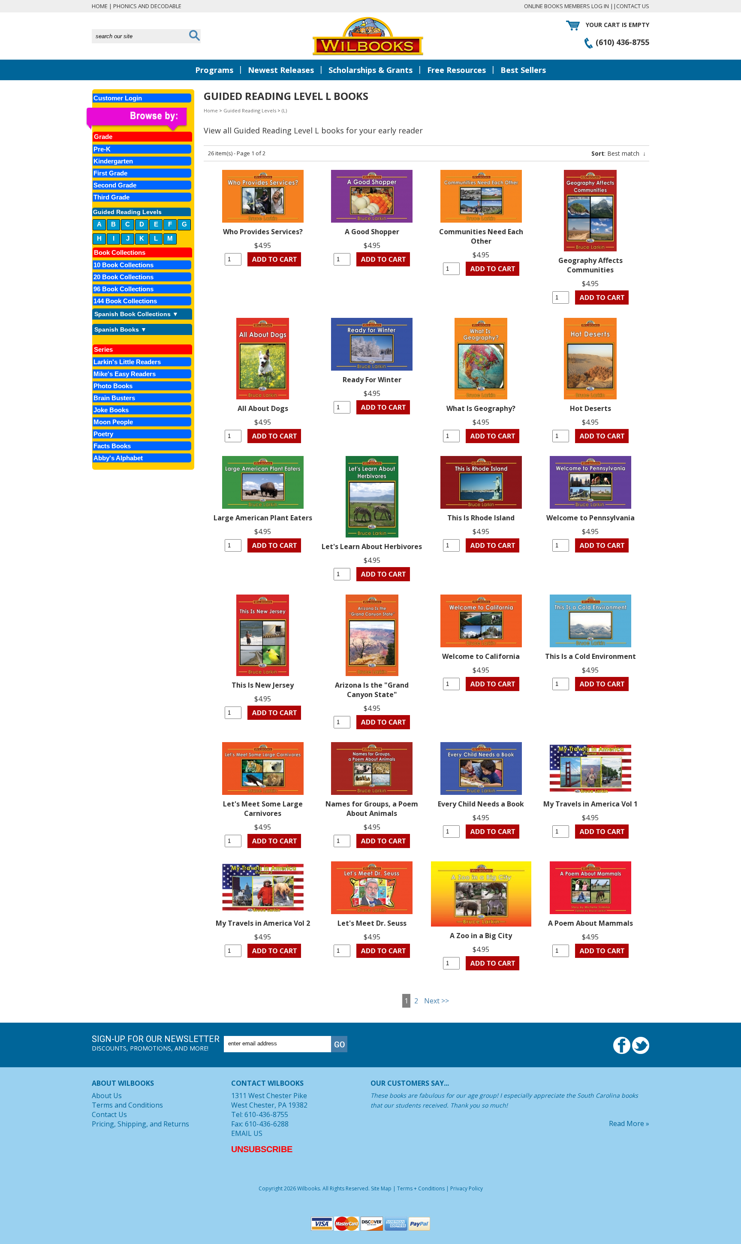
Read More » (629, 1123)
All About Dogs (263, 408)
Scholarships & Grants (370, 70)
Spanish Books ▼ (120, 329)
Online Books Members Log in (566, 6)
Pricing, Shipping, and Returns (140, 1124)
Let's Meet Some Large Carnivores (263, 808)
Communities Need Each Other (481, 236)
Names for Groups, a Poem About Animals (371, 808)
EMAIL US (246, 1133)
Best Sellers (523, 70)
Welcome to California (481, 656)
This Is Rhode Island (481, 517)
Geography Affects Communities (590, 265)
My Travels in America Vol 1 (590, 804)
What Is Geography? (480, 408)
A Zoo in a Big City (481, 935)
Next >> (436, 1000)
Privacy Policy (466, 1188)
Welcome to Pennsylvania (590, 517)
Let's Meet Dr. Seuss (372, 923)
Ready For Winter (372, 379)
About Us (107, 1095)
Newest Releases (281, 70)
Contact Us (632, 6)
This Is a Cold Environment (590, 656)
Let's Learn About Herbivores (372, 546)
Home (100, 6)
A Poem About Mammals (590, 923)
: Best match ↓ (618, 153)
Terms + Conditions (421, 1188)
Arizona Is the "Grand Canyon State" (372, 689)
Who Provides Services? (263, 231)
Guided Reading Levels (249, 110)
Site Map (381, 1188)
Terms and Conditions (127, 1105)
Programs (214, 70)
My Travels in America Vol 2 (263, 923)
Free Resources (456, 70)
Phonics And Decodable (147, 6)
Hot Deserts (590, 408)
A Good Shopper (372, 231)
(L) (284, 110)
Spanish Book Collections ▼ (136, 314)
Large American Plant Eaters (263, 517)
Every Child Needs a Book (481, 804)
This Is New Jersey (263, 685)
